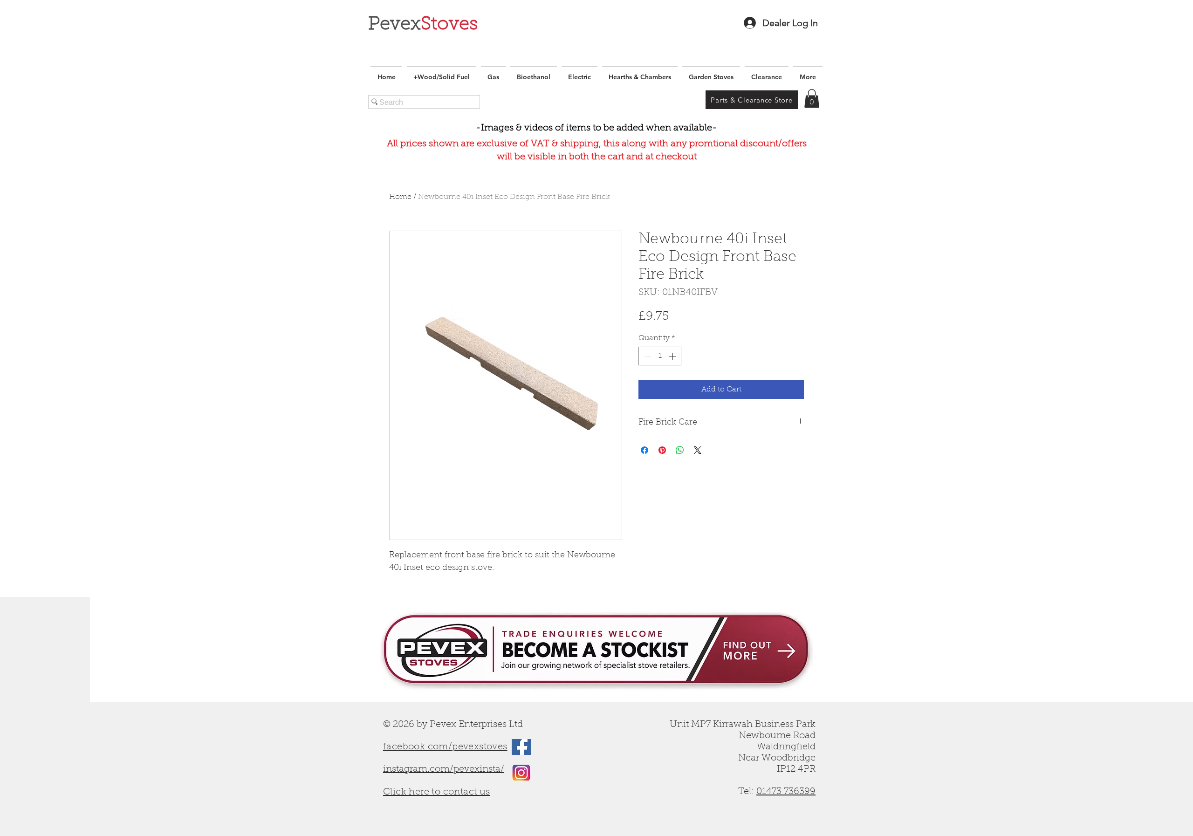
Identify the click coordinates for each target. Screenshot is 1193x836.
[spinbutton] (660, 356)
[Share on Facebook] (644, 450)
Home (400, 197)
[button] (812, 98)
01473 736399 (786, 791)
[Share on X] (697, 450)
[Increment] (673, 356)
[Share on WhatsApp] (680, 450)
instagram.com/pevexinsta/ (443, 769)
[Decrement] (646, 356)
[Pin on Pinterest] (662, 450)
